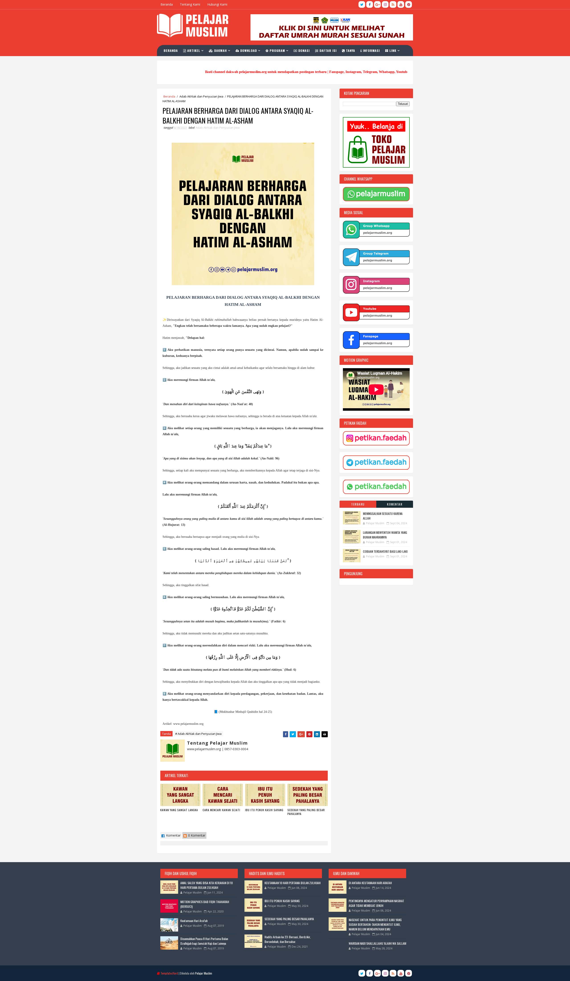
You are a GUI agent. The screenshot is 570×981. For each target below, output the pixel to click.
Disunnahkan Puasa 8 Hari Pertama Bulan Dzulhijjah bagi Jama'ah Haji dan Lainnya (204, 941)
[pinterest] (408, 4)
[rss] (393, 4)
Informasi (371, 50)
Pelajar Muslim (203, 973)
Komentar (173, 835)
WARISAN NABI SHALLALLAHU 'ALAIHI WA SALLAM (377, 943)
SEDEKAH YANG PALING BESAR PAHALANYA (306, 812)
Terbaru (358, 504)
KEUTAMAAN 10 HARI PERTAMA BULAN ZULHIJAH (293, 882)
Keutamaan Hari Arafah (194, 920)
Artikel (193, 50)
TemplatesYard (169, 973)
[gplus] (377, 4)
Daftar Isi (327, 50)
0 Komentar (196, 835)
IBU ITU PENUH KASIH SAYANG (264, 810)
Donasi (303, 50)
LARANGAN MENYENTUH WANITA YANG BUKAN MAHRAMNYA (385, 534)
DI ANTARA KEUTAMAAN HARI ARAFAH (370, 882)
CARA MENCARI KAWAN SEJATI (221, 810)
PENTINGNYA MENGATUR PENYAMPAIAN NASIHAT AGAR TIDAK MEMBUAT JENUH (376, 903)
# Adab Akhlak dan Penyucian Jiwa (198, 734)
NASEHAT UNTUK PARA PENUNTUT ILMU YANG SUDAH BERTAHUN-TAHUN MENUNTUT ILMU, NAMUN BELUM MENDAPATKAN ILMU (375, 924)
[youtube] (400, 4)
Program (277, 50)
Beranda (167, 4)
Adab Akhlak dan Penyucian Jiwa (201, 96)
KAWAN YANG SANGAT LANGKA (179, 810)
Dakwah (220, 50)
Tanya (350, 50)
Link (392, 50)
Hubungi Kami (217, 4)
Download (248, 50)
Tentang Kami (190, 4)
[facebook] (369, 4)
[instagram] (385, 4)
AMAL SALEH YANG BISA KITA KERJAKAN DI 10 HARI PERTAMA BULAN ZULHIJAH (206, 885)
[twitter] (361, 4)
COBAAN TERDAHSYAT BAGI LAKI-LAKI (385, 551)
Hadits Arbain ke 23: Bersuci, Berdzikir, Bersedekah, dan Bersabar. (288, 939)
